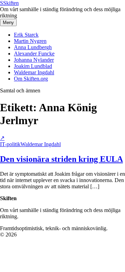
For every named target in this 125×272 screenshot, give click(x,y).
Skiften (9, 3)
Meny (8, 22)
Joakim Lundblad (33, 66)
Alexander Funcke (34, 53)
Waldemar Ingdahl (34, 72)
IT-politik (10, 144)
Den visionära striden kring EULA (61, 159)
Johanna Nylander (34, 60)
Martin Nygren (30, 41)
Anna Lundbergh (33, 47)
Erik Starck (26, 35)
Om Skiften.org (31, 79)
